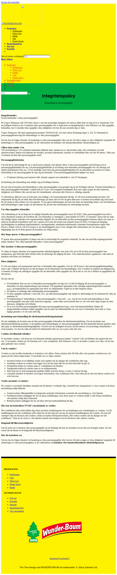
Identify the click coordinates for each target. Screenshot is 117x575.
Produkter (11, 65)
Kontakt (10, 85)
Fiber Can (17, 70)
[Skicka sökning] (29, 93)
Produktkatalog (14, 80)
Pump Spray (18, 78)
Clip (14, 75)
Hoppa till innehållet (10, 2)
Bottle (15, 72)
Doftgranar (17, 67)
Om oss (10, 83)
